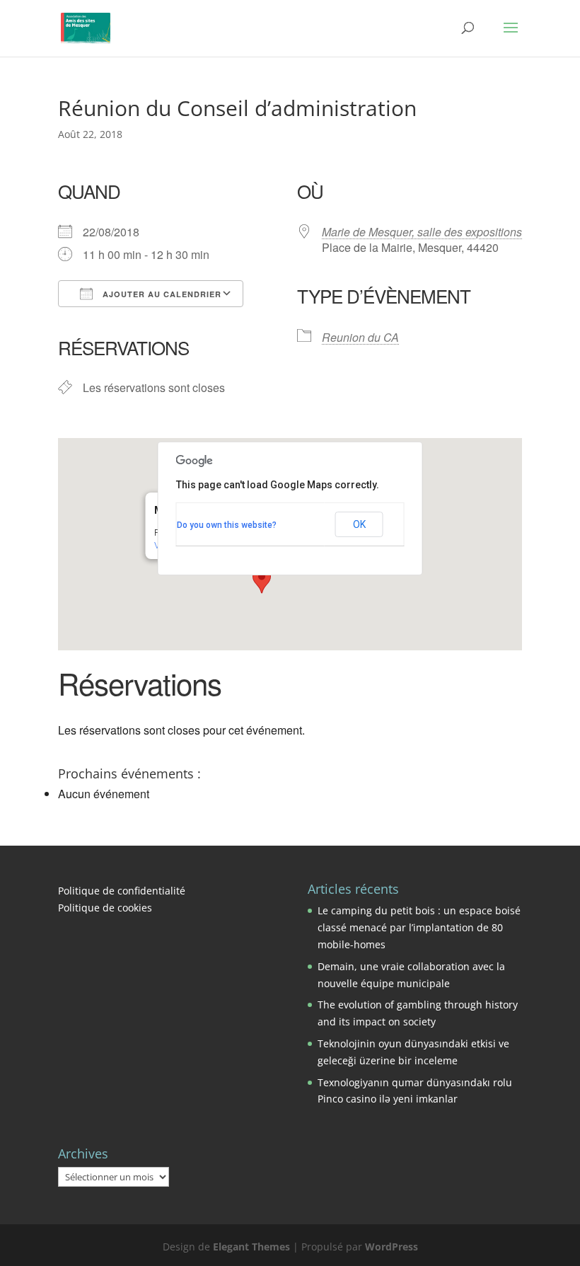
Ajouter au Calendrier (160, 294)
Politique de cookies (105, 907)
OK (359, 524)
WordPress (391, 1246)
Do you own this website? (227, 525)
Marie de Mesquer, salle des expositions (422, 232)
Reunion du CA (360, 337)
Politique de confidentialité (121, 890)
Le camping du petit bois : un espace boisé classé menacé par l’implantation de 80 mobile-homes (419, 927)
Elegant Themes (251, 1246)
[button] (262, 580)
